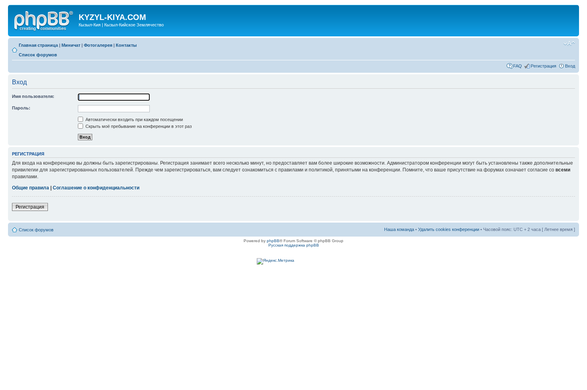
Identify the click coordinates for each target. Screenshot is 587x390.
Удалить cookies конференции (448, 229)
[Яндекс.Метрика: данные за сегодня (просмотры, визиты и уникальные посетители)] (275, 261)
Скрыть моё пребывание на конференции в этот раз (138, 126)
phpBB (273, 241)
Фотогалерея (98, 45)
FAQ (517, 66)
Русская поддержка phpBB (293, 245)
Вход (570, 66)
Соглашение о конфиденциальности (96, 188)
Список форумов (38, 54)
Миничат (70, 45)
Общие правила (30, 188)
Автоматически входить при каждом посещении (133, 119)
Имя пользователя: (33, 96)
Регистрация (543, 66)
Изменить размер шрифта (569, 43)
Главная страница (38, 45)
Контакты (126, 45)
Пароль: (21, 107)
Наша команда (399, 229)
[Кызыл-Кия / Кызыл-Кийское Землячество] (44, 19)
